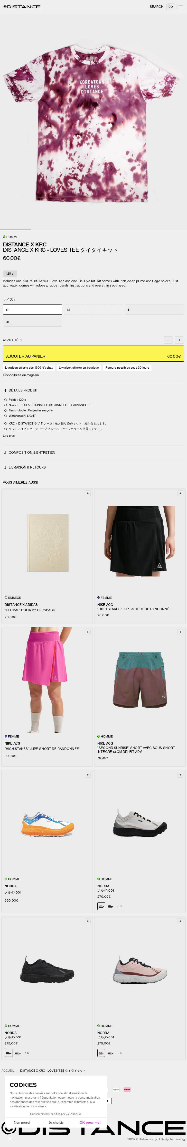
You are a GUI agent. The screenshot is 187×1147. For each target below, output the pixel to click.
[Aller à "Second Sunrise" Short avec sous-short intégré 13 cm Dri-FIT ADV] (139, 680)
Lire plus (9, 435)
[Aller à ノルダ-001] (47, 823)
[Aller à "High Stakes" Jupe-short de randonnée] (139, 541)
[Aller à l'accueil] (22, 6)
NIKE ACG (105, 605)
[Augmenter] (179, 340)
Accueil (7, 1070)
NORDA (11, 886)
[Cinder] (18, 1053)
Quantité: (12, 340)
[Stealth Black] (110, 906)
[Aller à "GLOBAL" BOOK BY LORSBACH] (47, 541)
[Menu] (181, 7)
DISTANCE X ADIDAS (21, 605)
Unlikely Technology (172, 1139)
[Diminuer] (168, 340)
